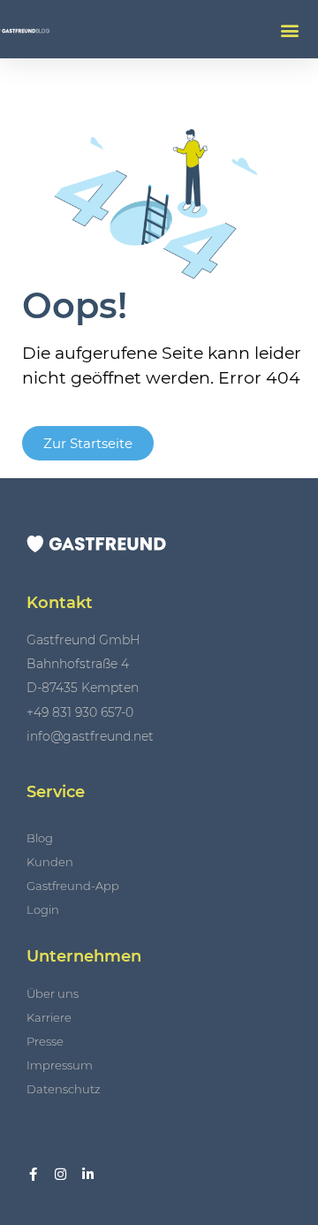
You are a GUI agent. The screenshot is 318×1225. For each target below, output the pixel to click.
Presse (45, 1041)
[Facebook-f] (33, 1174)
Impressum (59, 1065)
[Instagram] (60, 1174)
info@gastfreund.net (90, 736)
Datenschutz (63, 1089)
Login (42, 909)
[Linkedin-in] (88, 1174)
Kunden (49, 862)
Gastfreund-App (72, 886)
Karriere (49, 1017)
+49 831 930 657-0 (79, 712)
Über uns (52, 993)
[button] (289, 29)
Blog (39, 838)
